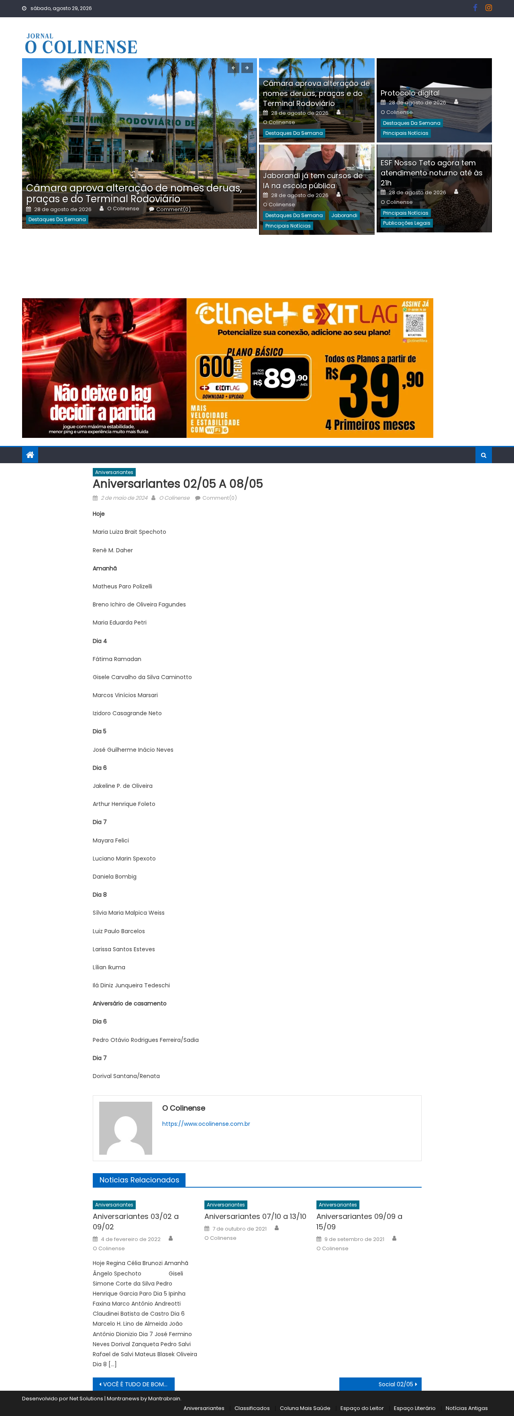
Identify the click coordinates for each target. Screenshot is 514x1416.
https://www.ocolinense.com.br (206, 1124)
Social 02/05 (396, 1384)
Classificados (252, 1408)
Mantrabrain (164, 1398)
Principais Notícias (405, 133)
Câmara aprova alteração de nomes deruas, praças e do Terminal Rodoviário (134, 193)
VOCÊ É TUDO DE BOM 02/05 (139, 1384)
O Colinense (123, 208)
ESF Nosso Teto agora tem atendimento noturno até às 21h (432, 173)
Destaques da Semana (57, 219)
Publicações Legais (406, 223)
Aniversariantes (114, 472)
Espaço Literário (415, 1408)
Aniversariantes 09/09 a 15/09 (359, 1221)
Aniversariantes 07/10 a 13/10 (255, 1216)
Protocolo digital (410, 93)
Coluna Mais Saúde (305, 1408)
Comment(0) (173, 209)
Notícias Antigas (467, 1408)
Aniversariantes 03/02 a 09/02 (136, 1221)
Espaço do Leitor (362, 1408)
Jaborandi (344, 215)
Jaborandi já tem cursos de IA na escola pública (313, 181)
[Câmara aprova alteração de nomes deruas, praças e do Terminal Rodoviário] (139, 143)
